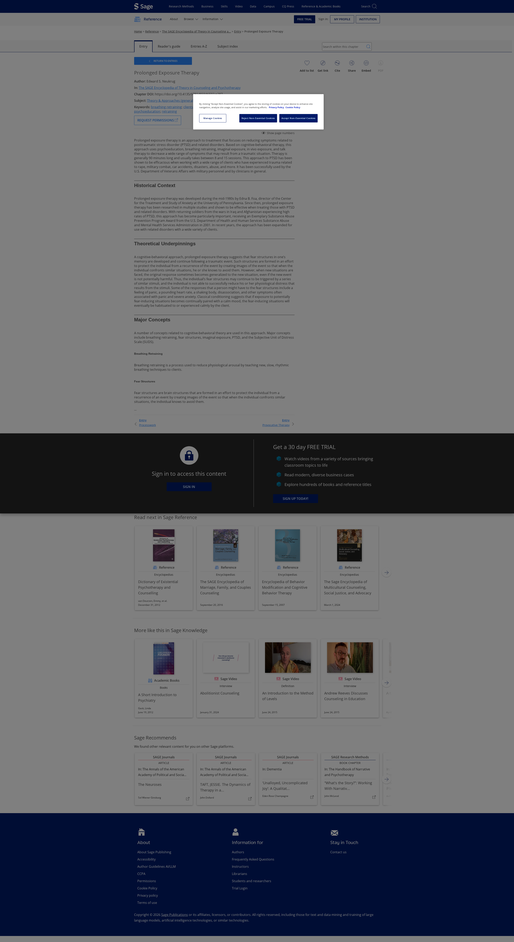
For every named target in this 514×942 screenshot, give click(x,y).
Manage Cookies (212, 118)
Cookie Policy (293, 107)
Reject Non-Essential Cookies (258, 118)
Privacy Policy (277, 107)
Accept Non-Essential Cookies (298, 118)
